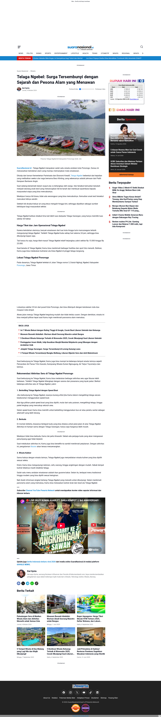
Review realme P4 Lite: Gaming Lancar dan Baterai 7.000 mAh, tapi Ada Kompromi (127, 224)
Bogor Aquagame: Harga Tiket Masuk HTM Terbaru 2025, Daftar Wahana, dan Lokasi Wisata (90, 618)
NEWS (21, 53)
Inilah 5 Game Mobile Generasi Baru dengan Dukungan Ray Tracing (127, 216)
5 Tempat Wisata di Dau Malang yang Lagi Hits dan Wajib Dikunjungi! (30, 651)
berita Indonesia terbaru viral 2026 (41, 562)
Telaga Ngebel (77, 175)
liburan (33, 446)
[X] (23, 583)
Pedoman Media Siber (67, 698)
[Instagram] (70, 692)
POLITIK (30, 53)
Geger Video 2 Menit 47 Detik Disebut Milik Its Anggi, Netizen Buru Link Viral (128, 190)
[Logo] (80, 686)
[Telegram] (27, 583)
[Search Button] (141, 47)
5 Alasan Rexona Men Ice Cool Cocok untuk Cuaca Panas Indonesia (126, 151)
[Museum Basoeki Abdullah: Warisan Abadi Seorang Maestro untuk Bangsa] (61, 604)
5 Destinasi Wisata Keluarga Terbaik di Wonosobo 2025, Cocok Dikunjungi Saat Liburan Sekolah (61, 338)
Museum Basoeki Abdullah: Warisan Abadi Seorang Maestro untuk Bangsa (52, 334)
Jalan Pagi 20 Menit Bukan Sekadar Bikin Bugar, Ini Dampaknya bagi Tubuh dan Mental (36, 58)
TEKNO (94, 53)
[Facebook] (18, 583)
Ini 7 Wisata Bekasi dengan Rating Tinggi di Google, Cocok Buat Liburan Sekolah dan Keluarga (60, 330)
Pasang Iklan (113, 698)
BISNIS (38, 53)
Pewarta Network (92, 702)
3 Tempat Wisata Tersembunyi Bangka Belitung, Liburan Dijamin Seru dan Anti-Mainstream (59, 353)
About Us (46, 698)
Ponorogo (21, 265)
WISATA (115, 53)
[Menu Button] (19, 47)
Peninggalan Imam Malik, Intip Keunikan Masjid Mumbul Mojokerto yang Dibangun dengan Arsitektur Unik (58, 343)
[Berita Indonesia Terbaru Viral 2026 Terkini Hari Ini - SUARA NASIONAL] (80, 47)
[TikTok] (90, 692)
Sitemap (104, 698)
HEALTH (86, 53)
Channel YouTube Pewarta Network (40, 490)
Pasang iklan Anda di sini (80, 716)
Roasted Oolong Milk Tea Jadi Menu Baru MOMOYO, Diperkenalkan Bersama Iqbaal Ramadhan (126, 138)
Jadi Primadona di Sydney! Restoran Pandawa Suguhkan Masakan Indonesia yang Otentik (91, 651)
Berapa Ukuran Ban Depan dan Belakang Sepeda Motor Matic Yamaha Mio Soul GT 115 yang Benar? (125, 208)
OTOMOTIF (105, 53)
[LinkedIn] (97, 692)
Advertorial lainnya (126, 175)
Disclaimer (95, 698)
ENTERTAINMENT (60, 53)
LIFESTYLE (75, 53)
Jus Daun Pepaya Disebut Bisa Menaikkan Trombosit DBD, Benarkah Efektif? (99, 58)
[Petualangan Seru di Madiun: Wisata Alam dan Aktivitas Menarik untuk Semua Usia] (31, 604)
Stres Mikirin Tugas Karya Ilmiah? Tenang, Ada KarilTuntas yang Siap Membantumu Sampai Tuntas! (127, 199)
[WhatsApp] (32, 583)
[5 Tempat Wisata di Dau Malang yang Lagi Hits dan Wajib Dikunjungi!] (31, 636)
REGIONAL (126, 53)
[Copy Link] (36, 583)
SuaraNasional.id (74, 702)
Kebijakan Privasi (83, 698)
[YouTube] (83, 692)
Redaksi (55, 698)
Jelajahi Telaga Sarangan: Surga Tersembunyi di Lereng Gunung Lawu (50, 349)
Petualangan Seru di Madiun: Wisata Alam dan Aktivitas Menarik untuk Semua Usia (29, 618)
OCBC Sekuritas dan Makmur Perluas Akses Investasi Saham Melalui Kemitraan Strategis (126, 163)
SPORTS (48, 53)
